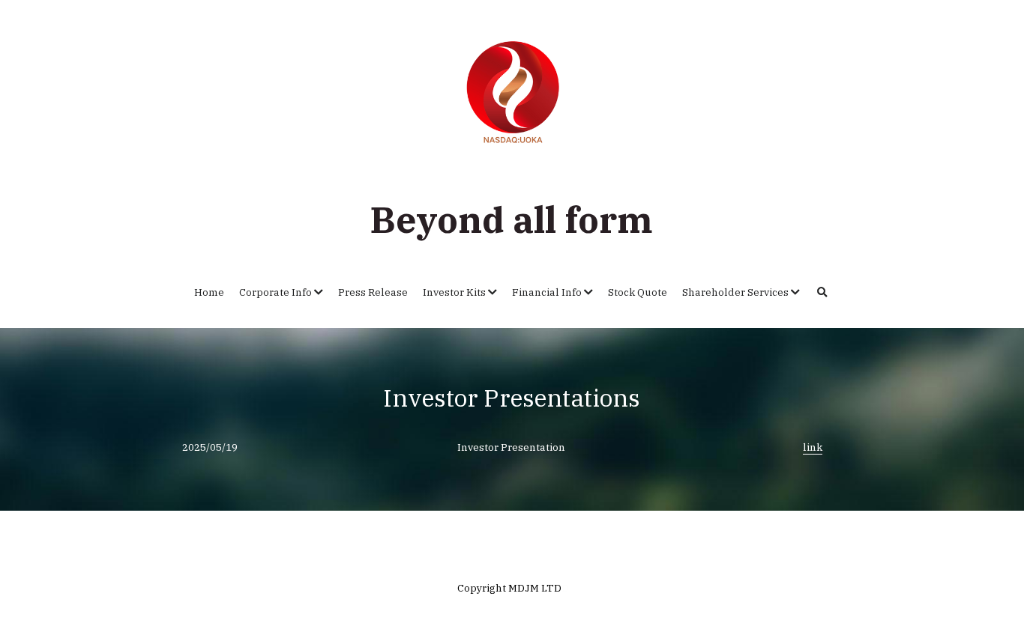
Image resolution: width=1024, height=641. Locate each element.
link (812, 447)
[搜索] (822, 293)
